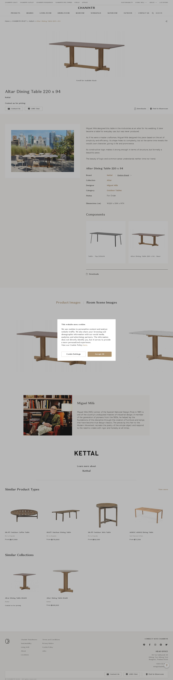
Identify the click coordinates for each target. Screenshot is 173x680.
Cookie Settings (73, 354)
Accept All (99, 354)
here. (85, 345)
